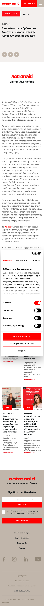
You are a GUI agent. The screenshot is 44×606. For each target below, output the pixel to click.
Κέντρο (8, 226)
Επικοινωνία (22, 543)
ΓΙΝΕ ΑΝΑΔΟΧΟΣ (29, 4)
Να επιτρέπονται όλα (22, 336)
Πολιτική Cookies (22, 581)
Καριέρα (22, 548)
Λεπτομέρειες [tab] (22, 260)
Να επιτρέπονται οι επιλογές (22, 344)
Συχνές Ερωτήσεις (22, 538)
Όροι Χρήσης (22, 576)
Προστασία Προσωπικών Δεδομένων (21, 513)
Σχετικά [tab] (36, 260)
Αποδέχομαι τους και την (23, 512)
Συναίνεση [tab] (7, 260)
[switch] (37, 310)
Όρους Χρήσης (27, 511)
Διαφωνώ (22, 351)
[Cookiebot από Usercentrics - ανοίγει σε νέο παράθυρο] (31, 253)
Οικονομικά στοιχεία (22, 533)
